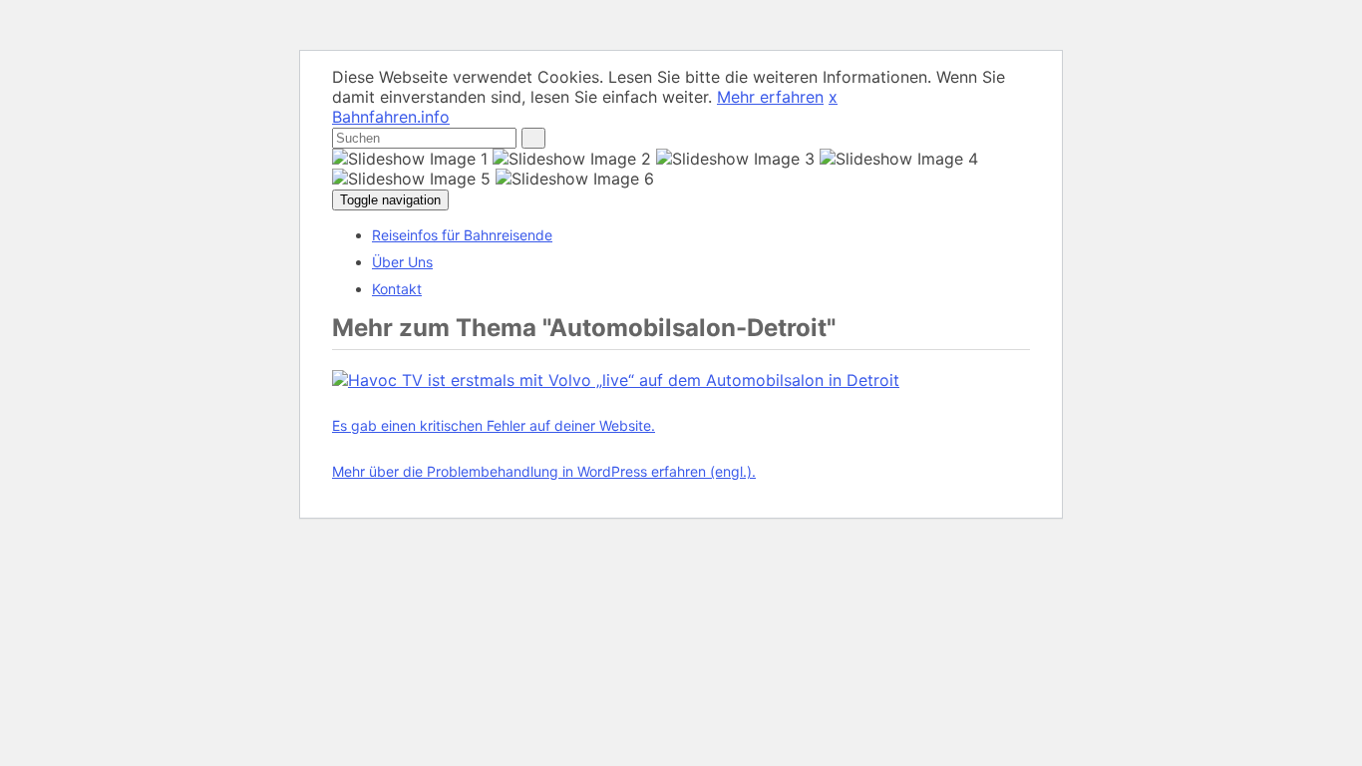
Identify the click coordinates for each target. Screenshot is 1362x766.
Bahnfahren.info (391, 117)
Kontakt (397, 288)
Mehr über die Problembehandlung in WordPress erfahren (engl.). (544, 471)
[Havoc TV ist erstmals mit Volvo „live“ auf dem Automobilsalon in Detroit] (615, 380)
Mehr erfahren (770, 97)
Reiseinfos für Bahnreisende (462, 234)
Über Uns (402, 261)
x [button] (833, 97)
